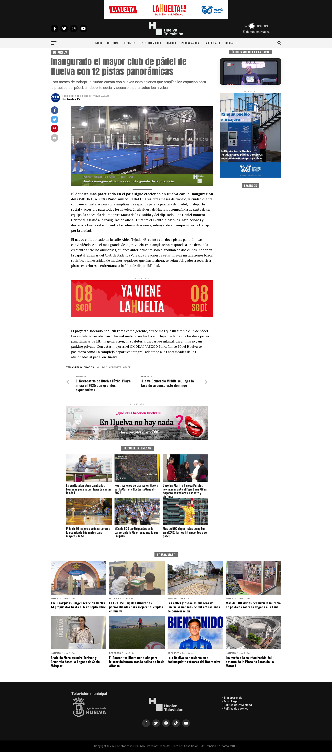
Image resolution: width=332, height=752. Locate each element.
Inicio (98, 43)
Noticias (112, 43)
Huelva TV (73, 99)
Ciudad (102, 367)
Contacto (231, 43)
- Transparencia (232, 697)
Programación (190, 43)
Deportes (129, 43)
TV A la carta (212, 43)
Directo (171, 43)
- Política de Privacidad (237, 705)
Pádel (128, 367)
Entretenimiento (151, 43)
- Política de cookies (235, 708)
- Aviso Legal (230, 701)
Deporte (115, 367)
